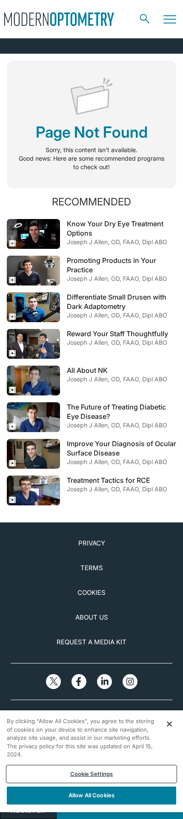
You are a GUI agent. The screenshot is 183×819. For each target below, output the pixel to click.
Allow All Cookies (91, 795)
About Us (91, 617)
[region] (91, 761)
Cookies (91, 592)
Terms (91, 568)
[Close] (169, 724)
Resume (33, 234)
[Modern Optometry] (59, 19)
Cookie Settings (91, 773)
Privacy (91, 543)
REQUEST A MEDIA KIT (91, 642)
